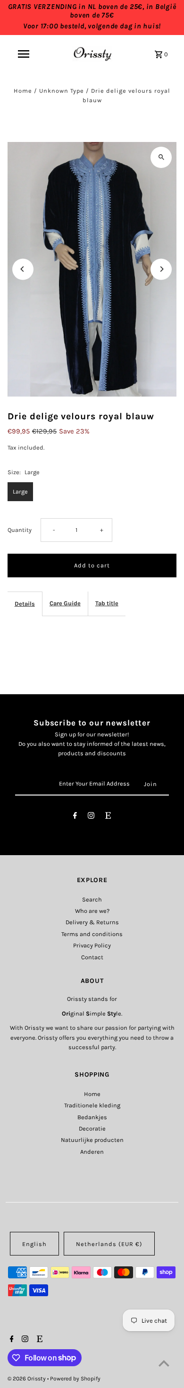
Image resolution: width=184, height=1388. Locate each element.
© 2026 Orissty (27, 1378)
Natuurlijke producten (92, 1139)
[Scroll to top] (164, 1363)
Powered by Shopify (75, 1378)
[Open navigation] (23, 54)
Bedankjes (92, 1117)
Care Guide (65, 603)
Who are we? (92, 910)
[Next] (161, 269)
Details (25, 603)
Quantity (20, 529)
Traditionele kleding (92, 1105)
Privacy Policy (92, 945)
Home (23, 90)
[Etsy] (108, 817)
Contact (92, 957)
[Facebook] (75, 817)
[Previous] (22, 269)
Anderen (92, 1151)
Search (92, 899)
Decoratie (92, 1128)
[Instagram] (91, 817)
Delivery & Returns (92, 922)
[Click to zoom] (161, 157)
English (34, 1243)
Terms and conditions (92, 933)
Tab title (106, 603)
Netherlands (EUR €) (109, 1243)
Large (20, 491)
